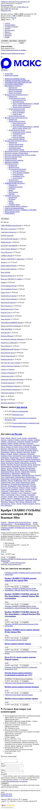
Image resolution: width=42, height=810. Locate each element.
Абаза (3, 438)
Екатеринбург (17, 456)
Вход (11, 5)
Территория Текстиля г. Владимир (12, 379)
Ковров (17, 463)
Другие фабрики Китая (8, 286)
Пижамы (11, 194)
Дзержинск (22, 454)
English (7, 37)
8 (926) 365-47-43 (22, 7)
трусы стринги (17, 178)
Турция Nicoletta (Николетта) (10, 389)
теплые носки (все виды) (17, 98)
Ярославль (8, 505)
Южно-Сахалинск (28, 503)
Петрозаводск (5, 484)
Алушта (24, 438)
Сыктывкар (31, 495)
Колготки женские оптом (13, 157)
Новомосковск (20, 477)
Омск (25, 480)
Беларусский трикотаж (8, 269)
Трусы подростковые (16, 181)
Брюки (11, 201)
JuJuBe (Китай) (6, 242)
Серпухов (28, 491)
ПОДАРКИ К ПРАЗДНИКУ (14, 84)
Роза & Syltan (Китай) (8, 356)
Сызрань (23, 495)
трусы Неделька (18, 174)
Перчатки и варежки (11, 162)
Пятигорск (25, 486)
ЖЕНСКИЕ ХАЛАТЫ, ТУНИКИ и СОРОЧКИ (20, 210)
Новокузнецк (10, 477)
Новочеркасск (27, 479)
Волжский (28, 450)
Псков (19, 486)
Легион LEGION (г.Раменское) (11, 326)
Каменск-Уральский (13, 461)
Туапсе (32, 496)
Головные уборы (14, 204)
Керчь (39, 461)
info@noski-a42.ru (6, 796)
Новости (7, 32)
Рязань (28, 487)
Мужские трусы (14, 167)
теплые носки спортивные (21, 107)
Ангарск (3, 440)
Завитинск (36, 456)
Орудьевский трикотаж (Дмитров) (12, 339)
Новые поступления (11, 75)
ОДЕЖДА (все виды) (12, 195)
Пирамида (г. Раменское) (9, 342)
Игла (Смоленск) (6, 306)
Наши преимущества (19, 426)
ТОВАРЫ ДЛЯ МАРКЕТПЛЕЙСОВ (17, 80)
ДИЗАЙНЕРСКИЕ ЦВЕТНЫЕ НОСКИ (18, 82)
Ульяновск (17, 498)
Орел (29, 480)
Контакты (8, 35)
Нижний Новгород (28, 475)
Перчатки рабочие (11, 158)
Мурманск (32, 470)
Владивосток (23, 448)
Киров (3, 463)
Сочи (20, 493)
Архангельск (12, 441)
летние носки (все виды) (17, 109)
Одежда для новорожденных (14, 208)
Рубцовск (15, 487)
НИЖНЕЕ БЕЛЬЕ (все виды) (15, 183)
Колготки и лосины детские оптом (16, 153)
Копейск (3, 464)
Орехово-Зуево (6, 482)
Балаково (28, 441)
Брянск (8, 447)
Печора (32, 484)
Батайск (16, 443)
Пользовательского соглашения (17, 781)
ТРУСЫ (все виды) (12, 164)
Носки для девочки (15, 93)
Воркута (13, 452)
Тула (36, 496)
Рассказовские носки (8, 353)
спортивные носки (19, 110)
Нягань (10, 480)
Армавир (37, 440)
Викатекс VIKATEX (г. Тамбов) (11, 279)
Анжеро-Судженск (13, 440)
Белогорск (29, 443)
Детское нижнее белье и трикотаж (16, 206)
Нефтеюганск (25, 473)
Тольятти (21, 496)
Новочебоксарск (16, 479)
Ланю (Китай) (5, 319)
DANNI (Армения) (7, 235)
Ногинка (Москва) (7, 336)
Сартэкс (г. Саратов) (7, 369)
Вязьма (3, 454)
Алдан (19, 438)
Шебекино (28, 502)
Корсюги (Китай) (6, 316)
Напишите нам (6, 10)
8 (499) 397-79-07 (9, 9)
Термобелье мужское (15, 187)
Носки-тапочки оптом (12, 211)
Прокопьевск (12, 486)
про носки (21, 407)
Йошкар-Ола (20, 459)
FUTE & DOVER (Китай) (9, 239)
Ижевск (35, 457)
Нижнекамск (16, 475)
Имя (2, 764)
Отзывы (7, 28)
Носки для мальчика (15, 91)
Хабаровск (8, 500)
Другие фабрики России (9, 289)
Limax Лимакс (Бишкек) (9, 249)
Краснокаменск (6, 466)
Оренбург (35, 480)
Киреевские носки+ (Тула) (9, 309)
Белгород (22, 443)
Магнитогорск (30, 468)
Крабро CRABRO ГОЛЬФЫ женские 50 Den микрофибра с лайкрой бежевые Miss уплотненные (22, 614)
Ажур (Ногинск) (6, 252)
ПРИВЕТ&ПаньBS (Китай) (10, 349)
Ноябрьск (4, 480)
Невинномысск (6, 473)
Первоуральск (25, 482)
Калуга (3, 461)
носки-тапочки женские (17, 139)
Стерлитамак (10, 495)
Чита (17, 502)
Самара (3, 489)
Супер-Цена (9, 73)
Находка (33, 472)
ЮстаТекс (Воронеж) (8, 403)
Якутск (37, 503)
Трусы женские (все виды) (17, 169)
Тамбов (10, 496)
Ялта (2, 505)
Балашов (4, 443)
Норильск (35, 479)
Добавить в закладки (8, 1)
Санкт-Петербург (12, 489)
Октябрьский (17, 480)
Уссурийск (30, 498)
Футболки (12, 188)
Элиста (13, 503)
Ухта (2, 500)
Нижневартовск (6, 475)
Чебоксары (28, 500)
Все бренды (5, 218)
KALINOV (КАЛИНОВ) (9, 245)
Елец (24, 456)
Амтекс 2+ (4, 262)
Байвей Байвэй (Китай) (8, 265)
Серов (22, 491)
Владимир (4, 450)
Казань (28, 459)
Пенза (18, 482)
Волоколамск (5, 452)
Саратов (27, 489)
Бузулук (21, 447)
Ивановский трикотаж (8, 302)
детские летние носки (16, 146)
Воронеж (20, 452)
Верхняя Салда (13, 448)
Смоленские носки (7, 376)
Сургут (17, 495)
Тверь (15, 496)
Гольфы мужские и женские (14, 160)
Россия (13, 17)
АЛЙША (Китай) (7, 255)
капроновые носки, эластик (22, 132)
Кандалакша (24, 461)
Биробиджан (17, 445)
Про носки (8, 34)
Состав (7, 545)
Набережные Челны (7, 472)
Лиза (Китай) (5, 332)
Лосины (11, 203)
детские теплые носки (16, 144)
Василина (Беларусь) (8, 276)
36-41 (4, 552)
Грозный (9, 454)
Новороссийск (30, 477)
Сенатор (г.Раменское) (8, 373)
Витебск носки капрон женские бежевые (22, 687)
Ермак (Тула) (5, 292)
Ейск (10, 456)
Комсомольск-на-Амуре (28, 463)
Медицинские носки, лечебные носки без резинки (21, 151)
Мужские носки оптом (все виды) (17, 94)
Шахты (22, 502)
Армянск (4, 441)
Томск (27, 496)
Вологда (35, 450)
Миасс (17, 470)
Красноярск (16, 466)
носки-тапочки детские (16, 149)
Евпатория (30, 454)
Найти (22, 43)
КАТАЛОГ (4, 70)
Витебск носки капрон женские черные (21, 698)
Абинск (13, 438)
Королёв (10, 464)
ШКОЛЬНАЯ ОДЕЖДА (13, 86)
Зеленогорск (5, 457)
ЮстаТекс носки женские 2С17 (11, 564)
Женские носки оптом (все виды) (16, 118)
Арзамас (30, 440)
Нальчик (18, 472)
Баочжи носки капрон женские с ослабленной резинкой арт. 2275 (18, 674)
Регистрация (5, 5)
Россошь (33, 486)
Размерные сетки (17, 414)
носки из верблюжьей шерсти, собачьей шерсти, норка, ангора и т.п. (26, 104)
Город (3, 770)
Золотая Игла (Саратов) (8, 296)
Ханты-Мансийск (18, 500)
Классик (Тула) (6, 312)
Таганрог (4, 496)
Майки (11, 190)
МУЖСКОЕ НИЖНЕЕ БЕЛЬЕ (15, 79)
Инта (2, 459)
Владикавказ (32, 448)
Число (3, 772)
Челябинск (36, 500)
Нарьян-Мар (25, 472)
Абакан (7, 438)
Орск (13, 482)
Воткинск (27, 452)
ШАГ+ (3, 396)
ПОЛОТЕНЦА (10, 213)
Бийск (11, 445)
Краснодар (36, 464)
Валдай (27, 447)
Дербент (15, 454)
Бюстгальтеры (13, 192)
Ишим (13, 459)
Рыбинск (22, 487)
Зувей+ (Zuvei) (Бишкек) (9, 299)
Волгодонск (20, 450)
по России (16, 434)
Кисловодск (10, 463)
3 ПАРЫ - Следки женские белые (14, 562)
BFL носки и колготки (8, 229)
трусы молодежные (19, 171)
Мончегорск (24, 470)
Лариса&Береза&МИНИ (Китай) (12, 322)
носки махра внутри (19, 100)
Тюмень (3, 498)
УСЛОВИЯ (5, 41)
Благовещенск (27, 445)
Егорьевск (4, 456)
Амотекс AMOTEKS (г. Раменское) (12, 259)
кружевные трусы (18, 176)
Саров (33, 489)
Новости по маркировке (20, 411)
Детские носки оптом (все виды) (16, 141)
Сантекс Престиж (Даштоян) (10, 366)
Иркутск (8, 459)
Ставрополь (26, 493)
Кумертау (24, 466)
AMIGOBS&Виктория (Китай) (11, 225)
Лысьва (15, 468)
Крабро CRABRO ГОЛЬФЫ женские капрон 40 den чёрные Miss (20, 579)
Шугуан (3, 399)
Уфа (36, 498)
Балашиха (35, 441)
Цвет (6, 543)
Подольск (4, 486)
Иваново (29, 457)
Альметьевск (32, 438)
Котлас (30, 464)
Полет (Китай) (5, 346)
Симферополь (5, 493)
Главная (7, 23)
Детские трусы (13, 180)
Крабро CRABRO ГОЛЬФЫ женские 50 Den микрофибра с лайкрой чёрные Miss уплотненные (22, 596)
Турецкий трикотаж (7, 383)
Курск (35, 466)
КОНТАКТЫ (22, 41)
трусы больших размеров (21, 172)
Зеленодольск (14, 457)
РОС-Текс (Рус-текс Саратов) (10, 363)
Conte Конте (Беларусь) (8, 232)
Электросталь (5, 503)
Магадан (22, 468)
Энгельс (19, 503)
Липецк (3, 468)
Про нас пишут (10, 30)
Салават (33, 487)
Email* (3, 766)
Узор (6, 547)
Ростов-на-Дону (6, 487)
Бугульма (15, 447)
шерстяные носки (18, 102)
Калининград (35, 459)
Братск (3, 447)
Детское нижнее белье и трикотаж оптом (25, 423)
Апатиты (24, 440)
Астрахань (20, 441)
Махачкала (10, 470)
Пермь (33, 482)
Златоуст (22, 457)
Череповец (4, 502)
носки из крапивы (19, 112)
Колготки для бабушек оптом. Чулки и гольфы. (20, 155)
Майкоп (3, 470)
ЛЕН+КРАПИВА (6, 329)
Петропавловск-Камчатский (20, 484)
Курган (29, 466)
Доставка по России (11, 26)
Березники (4, 445)
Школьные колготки (15, 89)
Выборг (33, 452)
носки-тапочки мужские (17, 116)
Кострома (24, 464)
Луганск (9, 468)
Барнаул (10, 443)
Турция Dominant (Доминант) (10, 386)
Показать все (13, 87)
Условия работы (10, 25)
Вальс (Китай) (5, 272)
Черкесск (12, 502)
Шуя (34, 502)
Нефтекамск (16, 473)
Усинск (23, 498)
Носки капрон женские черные (18, 644)
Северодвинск (14, 491)
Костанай (17, 464)
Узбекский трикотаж (7, 393)
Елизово (29, 456)
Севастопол (5, 491)
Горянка (3, 282)
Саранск (21, 489)
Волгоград (11, 450)
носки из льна (17, 114)
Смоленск (14, 493)
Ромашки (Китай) (7, 359)
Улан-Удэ (10, 498)
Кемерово (32, 461)
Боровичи (36, 445)
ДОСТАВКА (13, 41)
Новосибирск (5, 479)
